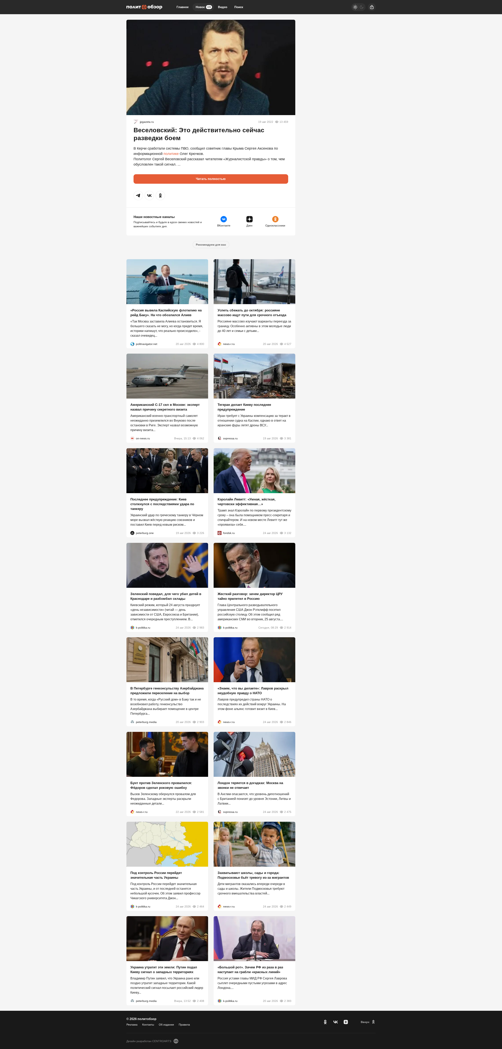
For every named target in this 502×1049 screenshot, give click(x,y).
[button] (138, 195)
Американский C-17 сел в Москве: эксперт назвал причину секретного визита (165, 407)
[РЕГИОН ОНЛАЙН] (219, 343)
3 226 (200, 533)
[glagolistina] (136, 122)
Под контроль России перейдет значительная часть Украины (156, 875)
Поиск (238, 7)
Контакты (148, 1024)
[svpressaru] (219, 438)
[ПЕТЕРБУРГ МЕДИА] (132, 722)
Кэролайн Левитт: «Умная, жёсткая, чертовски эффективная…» (247, 501)
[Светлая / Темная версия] (358, 7)
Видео (222, 7)
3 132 (287, 533)
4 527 (287, 343)
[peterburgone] (132, 533)
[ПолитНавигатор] (132, 343)
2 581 (200, 811)
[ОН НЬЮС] (132, 438)
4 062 (200, 438)
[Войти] (372, 7)
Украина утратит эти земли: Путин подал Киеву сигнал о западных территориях (163, 969)
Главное (183, 7)
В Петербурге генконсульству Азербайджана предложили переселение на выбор (167, 691)
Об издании (166, 1024)
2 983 (200, 627)
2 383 (287, 1000)
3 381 (287, 438)
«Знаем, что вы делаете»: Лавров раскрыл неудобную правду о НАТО (253, 691)
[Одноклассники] (325, 1022)
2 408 (200, 1000)
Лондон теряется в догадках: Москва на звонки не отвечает (250, 785)
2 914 (287, 627)
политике (171, 154)
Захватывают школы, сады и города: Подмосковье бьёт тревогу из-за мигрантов (253, 875)
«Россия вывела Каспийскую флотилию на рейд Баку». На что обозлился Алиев (166, 312)
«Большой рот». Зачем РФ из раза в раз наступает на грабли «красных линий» (250, 969)
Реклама (131, 1024)
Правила (184, 1024)
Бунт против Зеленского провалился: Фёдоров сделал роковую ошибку (161, 785)
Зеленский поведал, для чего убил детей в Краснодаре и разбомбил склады (165, 596)
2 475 (287, 811)
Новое (203, 7)
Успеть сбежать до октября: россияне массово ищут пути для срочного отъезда (252, 312)
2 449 (287, 906)
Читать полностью (211, 179)
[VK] (335, 1022)
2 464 (200, 906)
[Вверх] (368, 1022)
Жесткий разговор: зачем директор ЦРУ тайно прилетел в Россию (250, 596)
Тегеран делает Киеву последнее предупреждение (244, 407)
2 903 (200, 722)
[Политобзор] (144, 7)
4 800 (200, 343)
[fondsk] (219, 533)
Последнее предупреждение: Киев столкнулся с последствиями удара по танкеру (162, 504)
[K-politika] (132, 627)
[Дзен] (346, 1022)
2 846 (287, 722)
